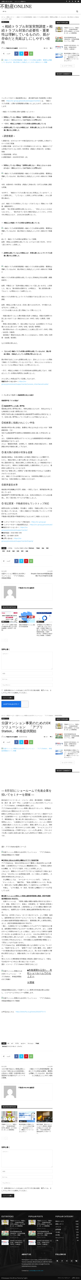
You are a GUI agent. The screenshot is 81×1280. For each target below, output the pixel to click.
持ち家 (8, 551)
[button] (77, 11)
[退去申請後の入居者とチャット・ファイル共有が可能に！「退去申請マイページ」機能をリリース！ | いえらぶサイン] (59, 55)
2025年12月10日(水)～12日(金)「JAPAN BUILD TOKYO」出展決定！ (71, 47)
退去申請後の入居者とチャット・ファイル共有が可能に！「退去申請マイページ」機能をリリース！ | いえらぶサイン (71, 57)
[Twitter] (72, 1)
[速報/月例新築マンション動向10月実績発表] (27, 617)
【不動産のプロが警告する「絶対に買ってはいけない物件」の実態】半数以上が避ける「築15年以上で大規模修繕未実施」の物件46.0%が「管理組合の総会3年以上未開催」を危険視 (44, 630)
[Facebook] (66, 1)
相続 (13, 551)
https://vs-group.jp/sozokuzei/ (41, 525)
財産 (18, 551)
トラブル (10, 548)
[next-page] (6, 640)
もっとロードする (67, 66)
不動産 (38, 548)
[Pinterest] (26, 54)
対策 (3, 551)
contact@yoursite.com (36, 1271)
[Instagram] (69, 1)
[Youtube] (78, 1)
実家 (47, 548)
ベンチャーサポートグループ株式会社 (24, 548)
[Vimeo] (75, 1)
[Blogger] (57, 1261)
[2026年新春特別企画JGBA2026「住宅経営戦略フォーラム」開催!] (59, 39)
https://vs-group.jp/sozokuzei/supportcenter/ (23, 101)
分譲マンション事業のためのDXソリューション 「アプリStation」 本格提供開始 (13, 576)
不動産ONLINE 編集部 (12, 48)
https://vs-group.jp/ (38, 522)
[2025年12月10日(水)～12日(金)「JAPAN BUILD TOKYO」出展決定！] (59, 47)
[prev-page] (2, 640)
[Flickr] (67, 1261)
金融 (27, 551)
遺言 (22, 551)
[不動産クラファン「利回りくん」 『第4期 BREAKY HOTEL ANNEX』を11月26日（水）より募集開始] (59, 29)
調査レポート (10, 17)
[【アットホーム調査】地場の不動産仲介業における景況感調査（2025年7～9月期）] (9, 617)
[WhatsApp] (31, 54)
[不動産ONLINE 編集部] (2, 48)
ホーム (3, 17)
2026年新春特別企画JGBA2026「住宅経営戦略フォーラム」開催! (71, 39)
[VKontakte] (76, 1261)
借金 (43, 548)
